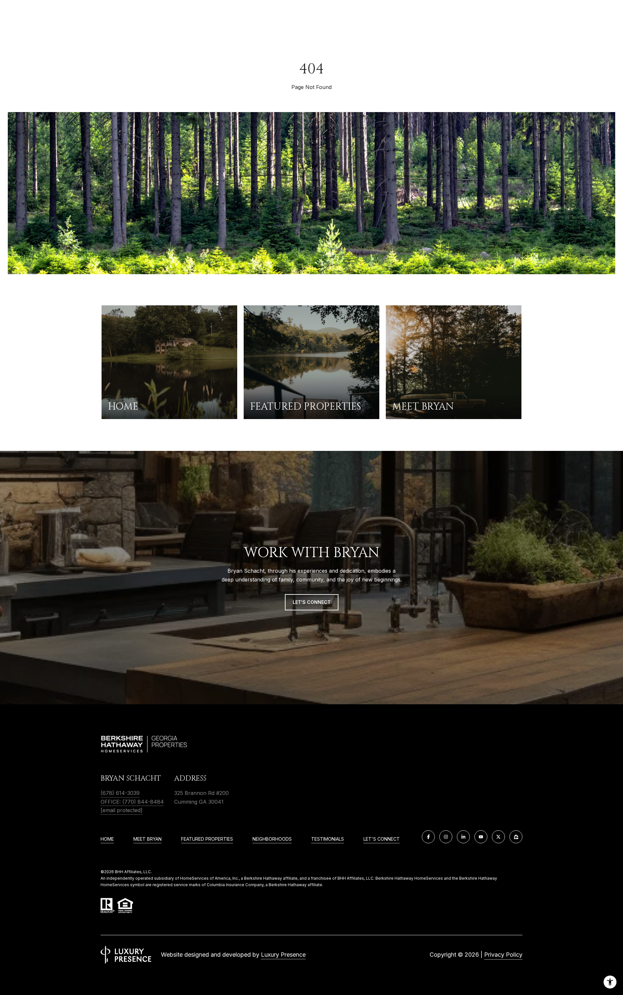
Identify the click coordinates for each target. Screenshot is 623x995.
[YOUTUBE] (480, 836)
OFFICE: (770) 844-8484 (132, 801)
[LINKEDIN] (463, 836)
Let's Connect (381, 839)
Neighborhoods (272, 839)
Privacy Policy (503, 954)
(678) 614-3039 (120, 793)
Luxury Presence (283, 954)
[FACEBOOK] (428, 836)
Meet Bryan (147, 839)
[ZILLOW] (515, 836)
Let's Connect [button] (312, 602)
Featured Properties (207, 839)
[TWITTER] (498, 836)
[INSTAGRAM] (445, 836)
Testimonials (327, 839)
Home (107, 839)
